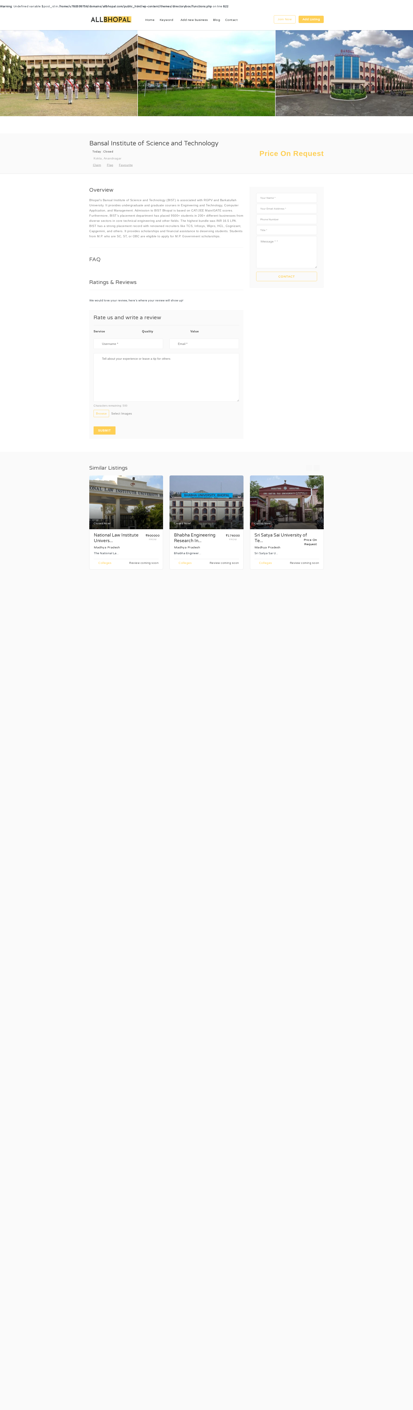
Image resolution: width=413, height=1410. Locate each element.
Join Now (285, 19)
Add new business (194, 20)
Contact (231, 20)
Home (149, 20)
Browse (101, 413)
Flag (110, 165)
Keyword (166, 20)
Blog (216, 20)
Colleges (104, 563)
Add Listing (311, 19)
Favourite (126, 165)
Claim (97, 165)
